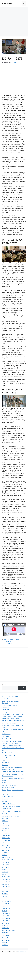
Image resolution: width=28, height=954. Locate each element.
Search (4, 685)
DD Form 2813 (6, 838)
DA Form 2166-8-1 (7, 860)
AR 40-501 (5, 942)
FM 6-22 (4, 889)
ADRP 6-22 (5, 925)
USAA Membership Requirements (11, 745)
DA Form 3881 (6, 877)
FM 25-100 (5, 894)
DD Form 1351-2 (6, 850)
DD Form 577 (6, 852)
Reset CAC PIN (6, 739)
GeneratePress (22, 951)
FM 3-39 (4, 760)
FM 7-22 (4, 911)
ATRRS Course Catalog (8, 753)
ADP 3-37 (5, 782)
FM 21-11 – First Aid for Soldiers (11, 806)
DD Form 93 (5, 828)
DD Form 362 (6, 826)
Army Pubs (7, 4)
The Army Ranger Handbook (10, 816)
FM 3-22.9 (5, 765)
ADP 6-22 (5, 933)
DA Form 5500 (8, 643)
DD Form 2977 (8, 641)
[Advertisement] (14, 21)
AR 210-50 (5, 830)
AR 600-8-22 (6, 857)
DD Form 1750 (6, 903)
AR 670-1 (5, 945)
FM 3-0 (4, 874)
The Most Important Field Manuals (12, 767)
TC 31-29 (5, 813)
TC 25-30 (5, 845)
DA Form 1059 (6, 864)
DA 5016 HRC (6, 709)
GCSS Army (5, 698)
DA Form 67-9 (6, 867)
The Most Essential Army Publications (13, 720)
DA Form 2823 (6, 886)
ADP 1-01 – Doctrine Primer (10, 696)
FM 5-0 (4, 823)
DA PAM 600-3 (6, 901)
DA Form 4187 (6, 923)
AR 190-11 (5, 821)
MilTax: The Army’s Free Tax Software (13, 748)
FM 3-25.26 (5, 762)
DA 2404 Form (6, 734)
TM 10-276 (5, 799)
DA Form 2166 (6, 862)
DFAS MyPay (5, 736)
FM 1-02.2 (5, 896)
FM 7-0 (4, 898)
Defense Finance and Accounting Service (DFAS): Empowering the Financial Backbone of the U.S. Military (14, 716)
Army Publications (9, 639)
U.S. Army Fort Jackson (9, 723)
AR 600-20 (5, 928)
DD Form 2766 (6, 840)
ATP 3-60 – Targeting (8, 755)
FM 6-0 (4, 906)
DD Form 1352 (6, 843)
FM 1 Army (5, 794)
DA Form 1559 (6, 835)
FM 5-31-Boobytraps (8, 796)
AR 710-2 (4, 855)
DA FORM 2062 (6, 920)
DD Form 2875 (6, 881)
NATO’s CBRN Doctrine (8, 804)
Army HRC (5, 750)
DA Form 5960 (6, 918)
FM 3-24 (4, 801)
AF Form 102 (5, 833)
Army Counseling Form (8, 930)
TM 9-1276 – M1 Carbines (9, 785)
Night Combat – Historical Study (11, 811)
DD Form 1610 (6, 847)
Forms (17, 639)
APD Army (5, 712)
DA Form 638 (6, 913)
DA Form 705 (6, 908)
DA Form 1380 (6, 916)
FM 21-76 (5, 818)
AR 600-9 (5, 869)
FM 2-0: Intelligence (8, 787)
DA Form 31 (5, 935)
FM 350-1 (5, 891)
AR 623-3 (5, 872)
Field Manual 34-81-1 (8, 808)
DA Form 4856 (6, 940)
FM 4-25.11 (5, 757)
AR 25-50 (5, 937)
